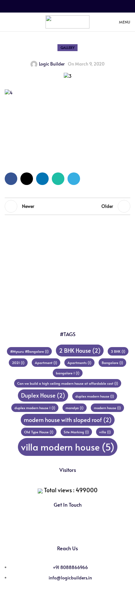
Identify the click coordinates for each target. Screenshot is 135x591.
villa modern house (67, 447)
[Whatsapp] (76, 528)
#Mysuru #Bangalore (29, 351)
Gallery (67, 47)
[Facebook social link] (52, 6)
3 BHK (118, 351)
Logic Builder (52, 64)
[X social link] (60, 6)
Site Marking (76, 432)
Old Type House (38, 432)
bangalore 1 (67, 373)
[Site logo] (67, 21)
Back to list (67, 206)
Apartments (79, 362)
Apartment (46, 362)
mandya (75, 407)
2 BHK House (79, 350)
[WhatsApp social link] (75, 6)
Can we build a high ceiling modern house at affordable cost (67, 383)
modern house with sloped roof (67, 420)
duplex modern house (94, 396)
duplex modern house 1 (34, 407)
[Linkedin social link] (67, 6)
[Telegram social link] (82, 6)
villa (105, 432)
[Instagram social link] (16, 22)
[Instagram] (59, 528)
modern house (107, 407)
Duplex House (43, 395)
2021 (18, 362)
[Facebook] (43, 528)
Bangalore (112, 362)
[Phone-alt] (92, 528)
